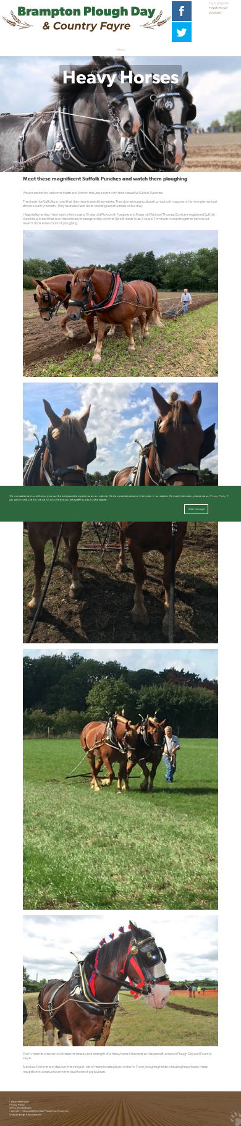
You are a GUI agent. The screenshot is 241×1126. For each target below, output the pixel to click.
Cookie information (19, 1102)
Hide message (196, 509)
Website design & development (25, 1115)
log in (212, 3)
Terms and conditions (20, 1108)
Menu (121, 49)
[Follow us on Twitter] (182, 41)
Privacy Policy (17, 1105)
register (223, 3)
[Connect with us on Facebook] (182, 20)
